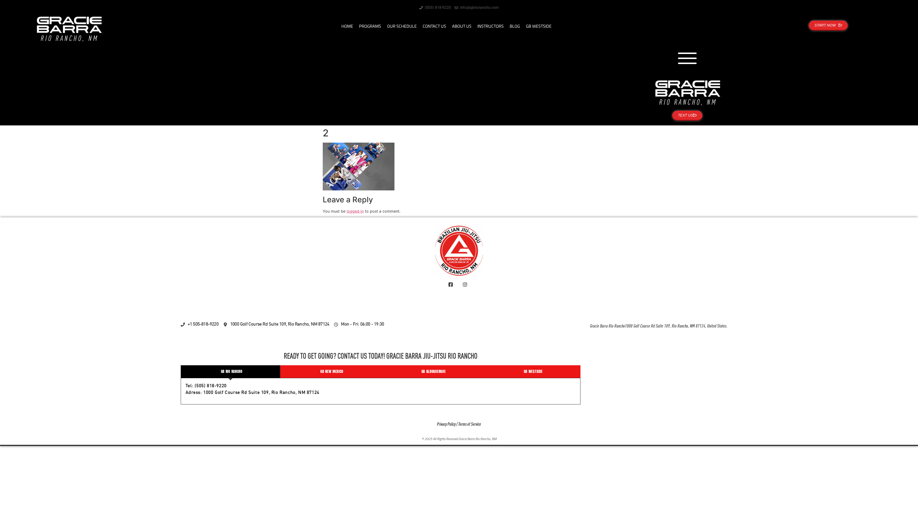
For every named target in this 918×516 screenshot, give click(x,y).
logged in (355, 211)
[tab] (230, 371)
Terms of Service (469, 424)
